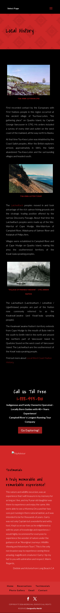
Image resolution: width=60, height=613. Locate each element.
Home (10, 586)
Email (32, 590)
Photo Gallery (17, 590)
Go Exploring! (30, 430)
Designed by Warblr (34, 608)
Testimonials (43, 586)
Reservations (24, 586)
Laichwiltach (16, 205)
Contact (42, 590)
